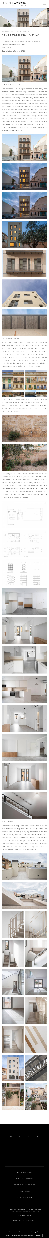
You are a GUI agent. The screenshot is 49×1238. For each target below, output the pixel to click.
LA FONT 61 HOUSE (24, 1172)
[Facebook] (8, 1145)
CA (28, 1136)
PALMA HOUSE (24, 1191)
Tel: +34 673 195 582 (24, 1215)
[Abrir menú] (44, 4)
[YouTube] (32, 1145)
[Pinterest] (24, 1145)
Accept (38, 1235)
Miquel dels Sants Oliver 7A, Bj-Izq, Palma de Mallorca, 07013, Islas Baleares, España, (24, 1210)
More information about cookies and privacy (20, 1235)
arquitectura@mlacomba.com (24, 1220)
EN (11, 1136)
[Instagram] (16, 1145)
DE (37, 1136)
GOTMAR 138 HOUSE (24, 1197)
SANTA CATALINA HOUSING (24, 1185)
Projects (5, 32)
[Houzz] (24, 1152)
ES (20, 1136)
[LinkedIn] (40, 1145)
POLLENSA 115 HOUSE (24, 1178)
